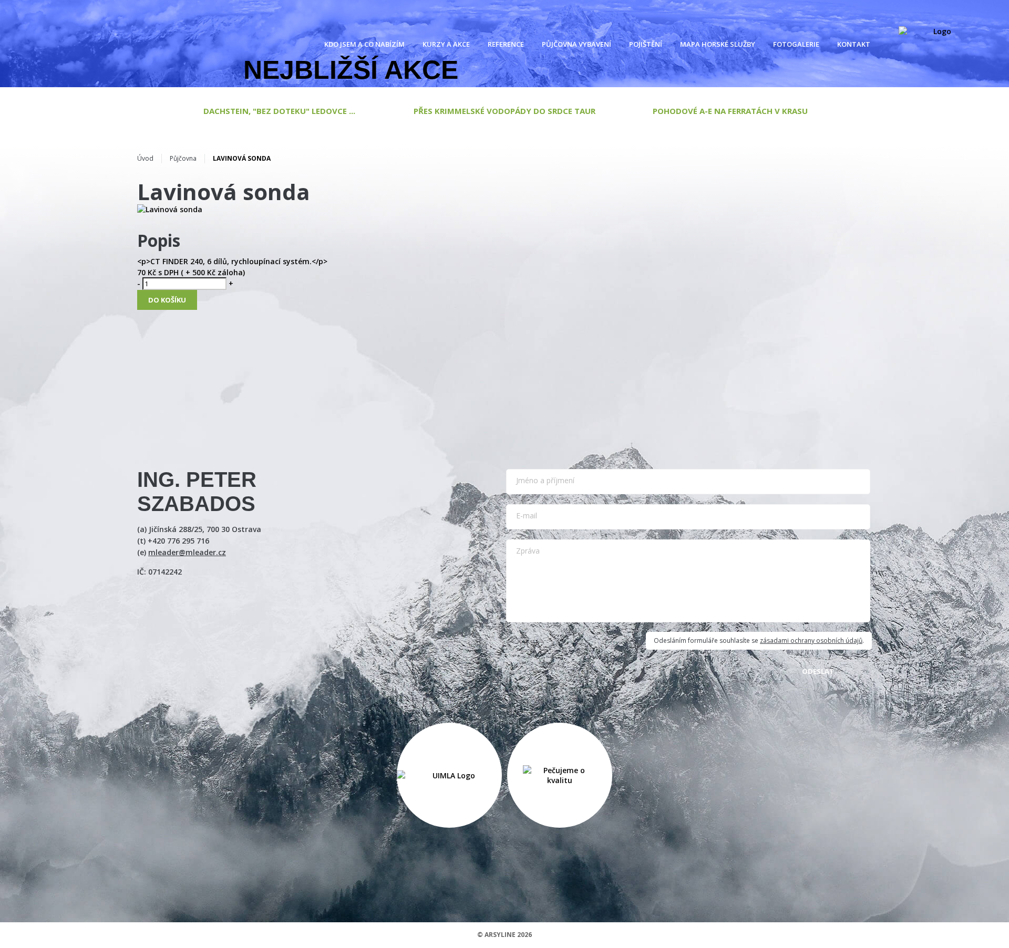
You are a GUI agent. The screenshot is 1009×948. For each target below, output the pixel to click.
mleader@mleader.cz (187, 552)
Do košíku (167, 300)
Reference (506, 44)
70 (141, 272)
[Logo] (938, 44)
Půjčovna (183, 158)
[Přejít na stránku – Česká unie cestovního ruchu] (559, 775)
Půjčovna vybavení (576, 44)
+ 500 (194, 272)
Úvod (145, 158)
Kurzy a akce (446, 44)
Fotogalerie (796, 44)
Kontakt (853, 44)
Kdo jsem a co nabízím (364, 44)
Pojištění (645, 44)
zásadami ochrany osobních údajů (811, 640)
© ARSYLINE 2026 (504, 934)
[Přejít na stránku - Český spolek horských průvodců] (449, 775)
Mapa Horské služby (717, 44)
